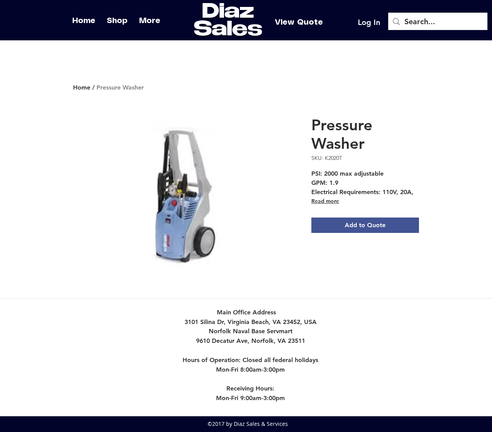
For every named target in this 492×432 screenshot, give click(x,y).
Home (81, 87)
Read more (325, 201)
